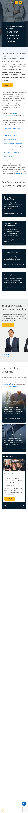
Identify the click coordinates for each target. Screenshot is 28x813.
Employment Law (8, 473)
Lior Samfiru (15, 113)
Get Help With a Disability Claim (12, 287)
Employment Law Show (8, 115)
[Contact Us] (20, 2)
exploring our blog (14, 386)
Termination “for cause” (10, 139)
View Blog (6, 505)
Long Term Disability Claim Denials (13, 143)
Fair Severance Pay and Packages (12, 128)
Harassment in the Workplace (11, 152)
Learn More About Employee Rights (13, 213)
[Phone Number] (16, 2)
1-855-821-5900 (19, 173)
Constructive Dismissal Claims (11, 147)
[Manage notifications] (2, 810)
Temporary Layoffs (9, 156)
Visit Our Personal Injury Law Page (12, 264)
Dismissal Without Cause (10, 135)
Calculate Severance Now (10, 448)
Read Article (9, 498)
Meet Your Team (8, 325)
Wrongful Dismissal (9, 132)
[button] (7, 355)
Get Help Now (7, 85)
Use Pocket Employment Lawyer (12, 418)
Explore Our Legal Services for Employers (11, 240)
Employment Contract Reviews (12, 160)
